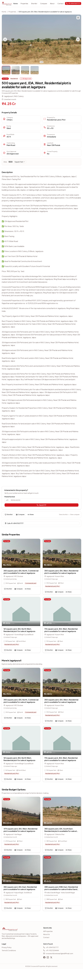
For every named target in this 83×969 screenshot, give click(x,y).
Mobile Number (9, 496)
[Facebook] (44, 957)
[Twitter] (51, 957)
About (52, 3)
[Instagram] (48, 957)
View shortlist (63, 514)
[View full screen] (78, 17)
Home (15, 3)
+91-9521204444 (52, 950)
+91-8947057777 (52, 947)
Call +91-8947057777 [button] (15, 523)
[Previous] (5, 39)
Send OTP (42, 505)
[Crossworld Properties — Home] (7, 3)
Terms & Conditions (9, 950)
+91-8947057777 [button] (74, 3)
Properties (24, 3)
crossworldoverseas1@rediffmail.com (59, 953)
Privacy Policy (7, 947)
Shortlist (34, 3)
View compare (74, 514)
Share (32, 514)
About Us (46, 934)
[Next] (78, 39)
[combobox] (19, 162)
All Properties (48, 931)
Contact (60, 3)
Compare (43, 3)
